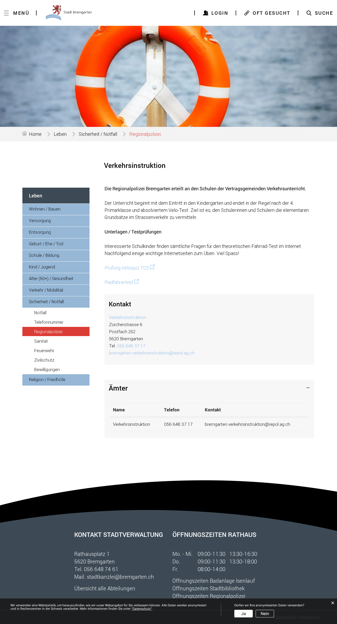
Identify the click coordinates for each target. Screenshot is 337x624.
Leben (35, 195)
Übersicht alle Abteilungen (104, 588)
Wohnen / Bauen (45, 209)
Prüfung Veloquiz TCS (130, 267)
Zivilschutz (44, 360)
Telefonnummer (48, 322)
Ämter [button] (118, 387)
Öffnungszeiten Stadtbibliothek (208, 588)
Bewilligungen (47, 369)
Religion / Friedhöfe (47, 379)
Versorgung (40, 220)
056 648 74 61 (101, 569)
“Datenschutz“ (141, 609)
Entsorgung (40, 232)
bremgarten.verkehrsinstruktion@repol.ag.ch (151, 353)
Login (220, 13)
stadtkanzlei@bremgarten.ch (120, 576)
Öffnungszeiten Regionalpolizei (208, 595)
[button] (60, 134)
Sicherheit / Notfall (46, 301)
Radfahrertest (122, 282)
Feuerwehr (44, 350)
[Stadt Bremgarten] (69, 13)
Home (35, 134)
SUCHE (324, 13)
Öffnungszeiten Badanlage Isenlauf (213, 580)
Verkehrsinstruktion (127, 317)
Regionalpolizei (60, 331)
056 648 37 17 (131, 346)
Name (119, 409)
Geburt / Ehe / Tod (46, 243)
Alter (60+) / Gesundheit (51, 278)
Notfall (40, 312)
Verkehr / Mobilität (46, 290)
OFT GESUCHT (271, 13)
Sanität (41, 341)
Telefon (172, 409)
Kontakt (213, 409)
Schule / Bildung (44, 255)
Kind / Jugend (42, 266)
